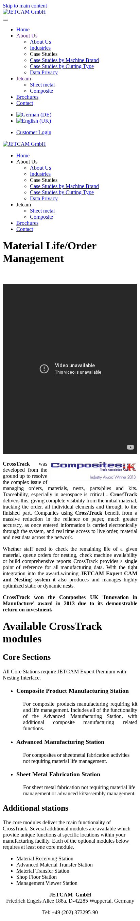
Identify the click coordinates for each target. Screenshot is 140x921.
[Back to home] (24, 12)
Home (23, 29)
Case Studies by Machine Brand (64, 60)
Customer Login (33, 132)
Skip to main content (25, 6)
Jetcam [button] (23, 204)
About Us (26, 35)
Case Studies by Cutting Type (62, 66)
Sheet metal (42, 85)
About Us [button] (26, 162)
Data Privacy (44, 72)
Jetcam (23, 78)
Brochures (27, 97)
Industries (40, 48)
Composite (41, 91)
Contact (24, 103)
